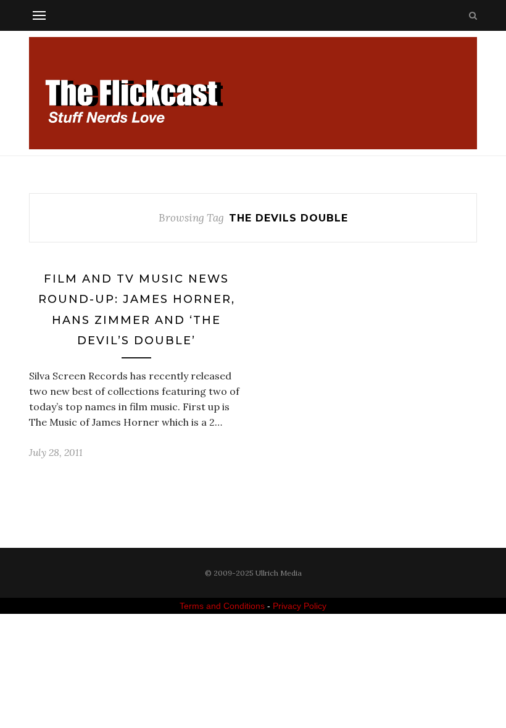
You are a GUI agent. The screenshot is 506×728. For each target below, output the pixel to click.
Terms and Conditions (222, 606)
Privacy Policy (299, 606)
